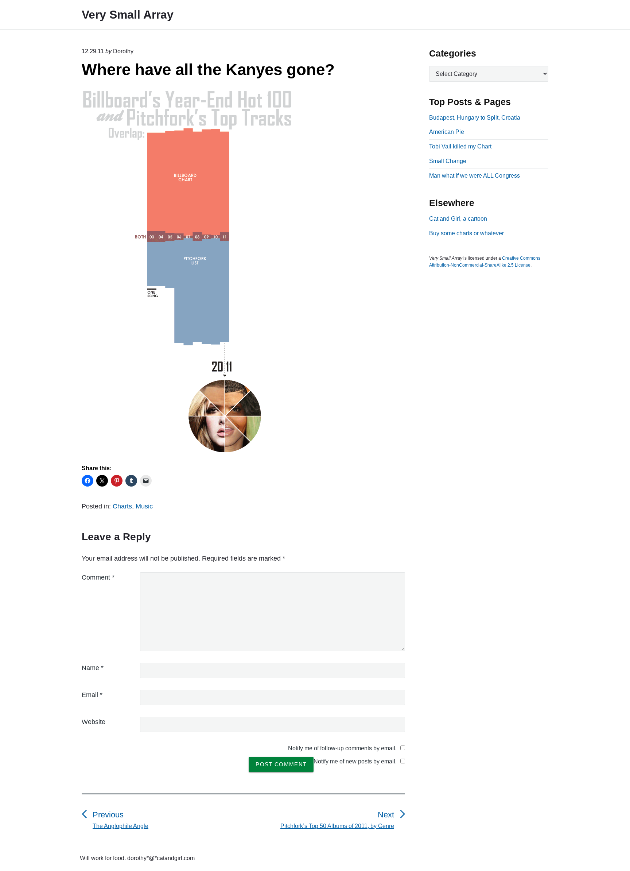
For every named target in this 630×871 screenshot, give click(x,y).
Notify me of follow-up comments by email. (342, 748)
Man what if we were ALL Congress (474, 176)
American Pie (446, 132)
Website (93, 721)
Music (144, 506)
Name (93, 667)
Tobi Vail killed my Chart (460, 146)
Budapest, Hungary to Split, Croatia (474, 118)
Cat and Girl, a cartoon (458, 219)
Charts (122, 506)
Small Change (447, 161)
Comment (98, 577)
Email (92, 694)
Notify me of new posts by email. (355, 761)
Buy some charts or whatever (466, 233)
